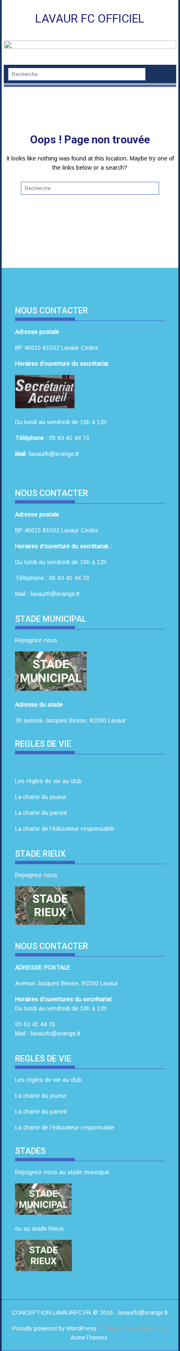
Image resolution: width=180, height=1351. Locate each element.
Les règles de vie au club (48, 781)
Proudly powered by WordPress (54, 1328)
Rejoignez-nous (36, 640)
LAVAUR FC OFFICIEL (89, 18)
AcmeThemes (89, 1337)
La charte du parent (41, 812)
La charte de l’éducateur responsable (64, 828)
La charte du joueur (41, 797)
